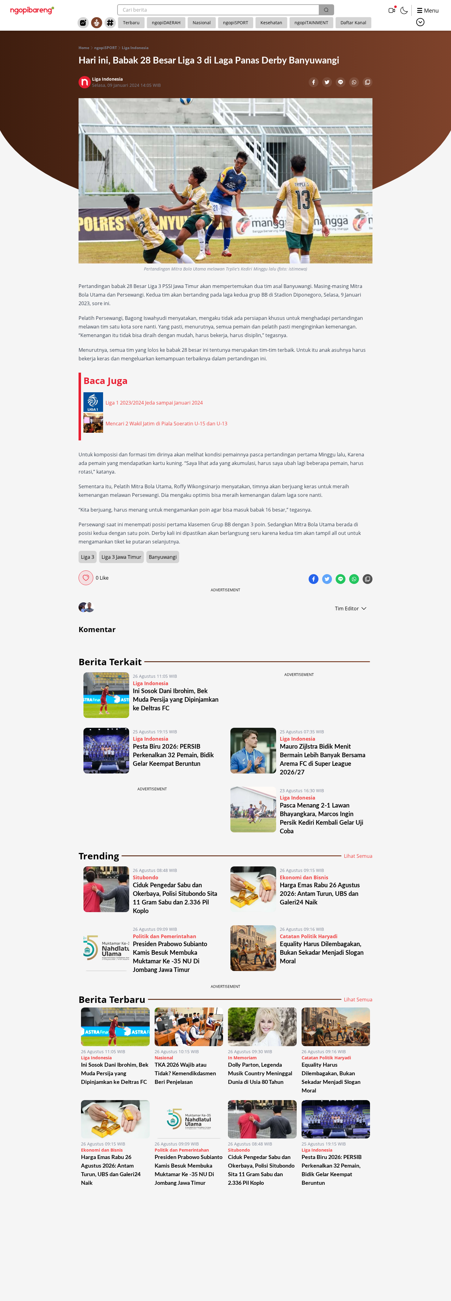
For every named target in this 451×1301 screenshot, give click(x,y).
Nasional (202, 22)
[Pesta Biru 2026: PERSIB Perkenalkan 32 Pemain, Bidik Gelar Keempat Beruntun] (106, 752)
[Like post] (86, 577)
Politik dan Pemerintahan (164, 936)
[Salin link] (367, 82)
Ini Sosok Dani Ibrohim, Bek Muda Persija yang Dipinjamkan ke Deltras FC (175, 700)
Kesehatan (271, 22)
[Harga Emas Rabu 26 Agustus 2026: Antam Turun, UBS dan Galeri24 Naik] (253, 890)
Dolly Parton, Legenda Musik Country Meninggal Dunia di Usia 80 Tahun (260, 1073)
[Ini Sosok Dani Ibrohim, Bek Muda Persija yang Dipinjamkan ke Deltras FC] (106, 695)
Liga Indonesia (135, 47)
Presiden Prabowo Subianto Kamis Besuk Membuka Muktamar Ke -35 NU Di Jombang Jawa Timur (188, 1170)
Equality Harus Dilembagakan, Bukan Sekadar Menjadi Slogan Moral (322, 953)
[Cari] (326, 10)
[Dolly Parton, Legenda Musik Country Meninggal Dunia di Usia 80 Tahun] (262, 1026)
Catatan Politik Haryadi (308, 936)
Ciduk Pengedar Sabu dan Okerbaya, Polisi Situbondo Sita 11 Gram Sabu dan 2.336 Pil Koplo (261, 1170)
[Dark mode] (404, 10)
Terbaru (131, 22)
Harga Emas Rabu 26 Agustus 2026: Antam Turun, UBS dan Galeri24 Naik (320, 894)
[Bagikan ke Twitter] (327, 82)
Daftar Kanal (353, 22)
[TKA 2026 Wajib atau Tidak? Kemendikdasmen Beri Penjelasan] (189, 1026)
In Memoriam (242, 1058)
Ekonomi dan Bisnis (304, 877)
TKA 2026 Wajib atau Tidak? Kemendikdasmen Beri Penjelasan (185, 1073)
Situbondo (145, 877)
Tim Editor (347, 608)
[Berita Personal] (96, 22)
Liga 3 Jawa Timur (121, 557)
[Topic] (110, 22)
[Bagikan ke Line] (341, 82)
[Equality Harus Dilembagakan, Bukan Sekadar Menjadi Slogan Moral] (253, 949)
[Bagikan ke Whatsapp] (354, 82)
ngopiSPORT (235, 22)
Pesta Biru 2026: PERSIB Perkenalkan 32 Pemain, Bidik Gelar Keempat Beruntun (173, 755)
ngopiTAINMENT (311, 22)
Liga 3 (87, 557)
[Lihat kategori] (420, 22)
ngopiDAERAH (166, 22)
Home (84, 47)
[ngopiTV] (392, 10)
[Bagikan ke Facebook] (314, 82)
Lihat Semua (358, 856)
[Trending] (83, 22)
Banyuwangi (163, 557)
